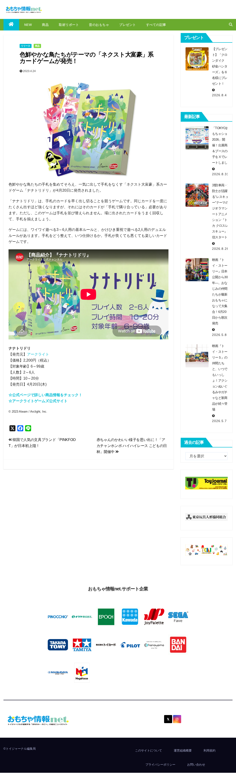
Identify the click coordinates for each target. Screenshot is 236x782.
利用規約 (209, 750)
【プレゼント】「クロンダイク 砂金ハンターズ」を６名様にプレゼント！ (219, 66)
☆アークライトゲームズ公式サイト (38, 401)
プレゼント (127, 25)
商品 (45, 25)
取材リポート (69, 25)
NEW (28, 25)
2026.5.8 (219, 335)
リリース (25, 46)
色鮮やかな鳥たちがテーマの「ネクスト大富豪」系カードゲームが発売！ (86, 58)
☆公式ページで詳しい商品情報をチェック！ (45, 395)
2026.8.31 (220, 174)
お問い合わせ (196, 764)
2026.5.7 (219, 421)
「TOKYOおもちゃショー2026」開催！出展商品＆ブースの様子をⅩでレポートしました (221, 145)
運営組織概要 (183, 750)
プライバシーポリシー (160, 764)
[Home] (11, 24)
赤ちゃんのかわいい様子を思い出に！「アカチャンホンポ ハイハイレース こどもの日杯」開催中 (132, 446)
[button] (231, 25)
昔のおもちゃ (99, 25)
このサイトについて (148, 750)
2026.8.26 (220, 249)
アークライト (38, 354)
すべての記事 (156, 25)
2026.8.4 (219, 95)
